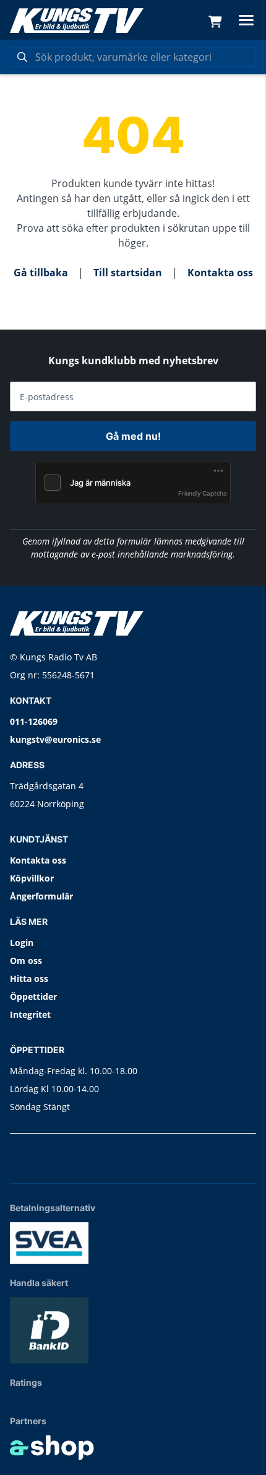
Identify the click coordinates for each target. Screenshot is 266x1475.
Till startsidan (127, 272)
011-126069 (34, 721)
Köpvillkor (32, 878)
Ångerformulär (41, 896)
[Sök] (22, 57)
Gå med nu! (133, 436)
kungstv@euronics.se (55, 739)
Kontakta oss (220, 272)
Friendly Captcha (202, 493)
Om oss (26, 960)
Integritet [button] (30, 1014)
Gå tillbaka (41, 272)
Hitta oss (29, 978)
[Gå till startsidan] (77, 20)
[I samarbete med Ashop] (52, 1447)
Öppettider (33, 996)
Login (21, 942)
